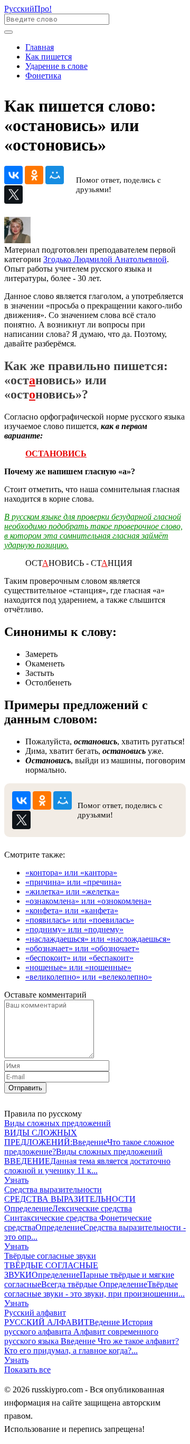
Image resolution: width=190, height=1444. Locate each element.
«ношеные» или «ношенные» (78, 967)
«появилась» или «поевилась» (79, 919)
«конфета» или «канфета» (71, 910)
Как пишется (48, 56)
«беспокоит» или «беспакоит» (79, 957)
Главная (39, 47)
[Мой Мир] (54, 175)
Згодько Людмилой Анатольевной (105, 259)
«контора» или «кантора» (71, 872)
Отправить (25, 1088)
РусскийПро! (28, 8)
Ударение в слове (56, 66)
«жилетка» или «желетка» (72, 891)
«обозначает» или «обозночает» (82, 948)
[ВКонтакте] (13, 175)
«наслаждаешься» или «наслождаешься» (97, 938)
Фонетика (43, 75)
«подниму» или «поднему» (74, 929)
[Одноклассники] (34, 175)
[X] (13, 194)
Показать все (27, 1369)
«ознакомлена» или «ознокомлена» (88, 901)
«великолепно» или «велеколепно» (88, 976)
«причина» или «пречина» (73, 882)
